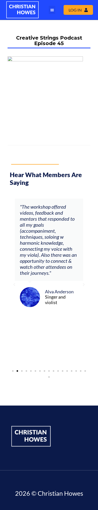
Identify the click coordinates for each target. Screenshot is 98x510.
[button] (52, 10)
